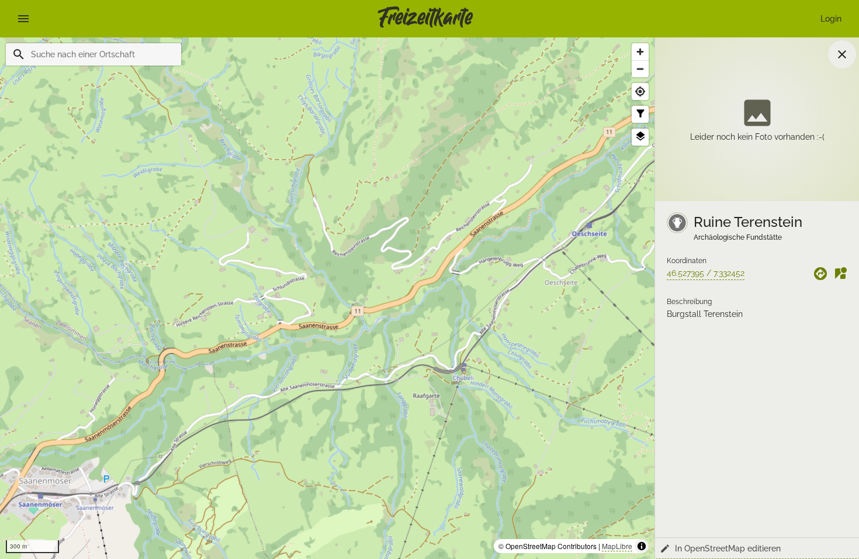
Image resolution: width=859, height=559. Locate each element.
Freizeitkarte (425, 18)
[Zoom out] (640, 68)
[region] (327, 298)
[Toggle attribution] (642, 546)
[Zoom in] (640, 51)
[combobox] (101, 54)
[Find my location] (640, 91)
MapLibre (617, 546)
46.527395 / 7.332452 (705, 273)
